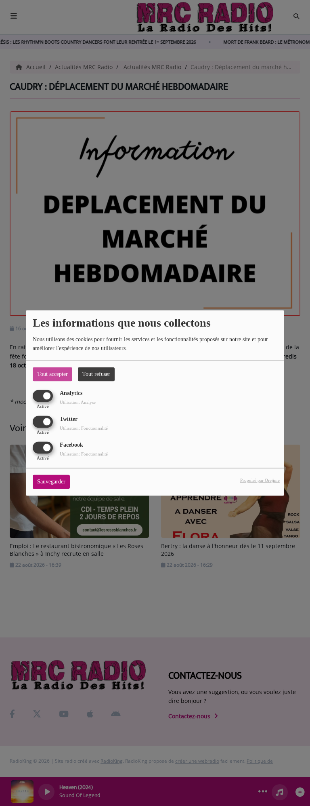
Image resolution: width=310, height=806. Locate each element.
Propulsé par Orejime (260, 480)
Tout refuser (96, 374)
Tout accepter (52, 374)
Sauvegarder (51, 482)
